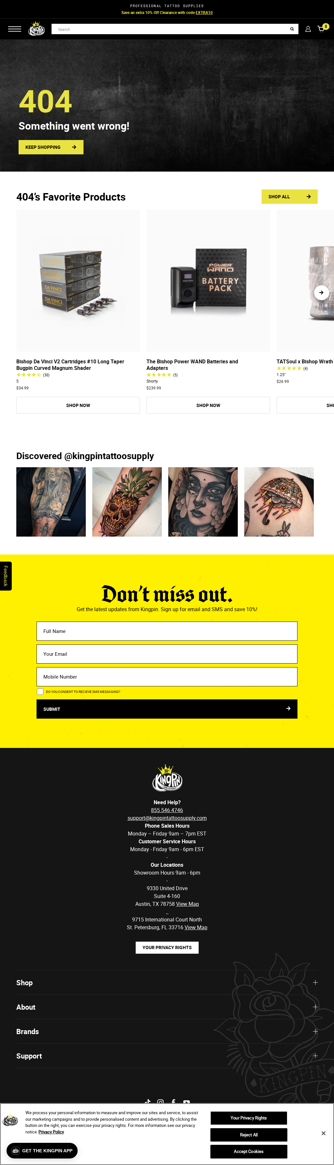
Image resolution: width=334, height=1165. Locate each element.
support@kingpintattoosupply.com (167, 817)
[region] (167, 1134)
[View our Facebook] (173, 1102)
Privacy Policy (51, 1132)
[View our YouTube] (186, 1102)
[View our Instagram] (160, 1102)
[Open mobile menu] (14, 28)
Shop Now (197, 12)
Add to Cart (78, 346)
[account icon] (308, 29)
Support (29, 1055)
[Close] (323, 1133)
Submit (52, 709)
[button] (321, 292)
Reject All (249, 1135)
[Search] (292, 29)
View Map (196, 927)
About (25, 1007)
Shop (24, 982)
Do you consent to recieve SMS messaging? (83, 691)
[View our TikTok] (147, 1102)
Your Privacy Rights (167, 947)
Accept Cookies (249, 1151)
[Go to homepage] (36, 29)
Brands (27, 1031)
